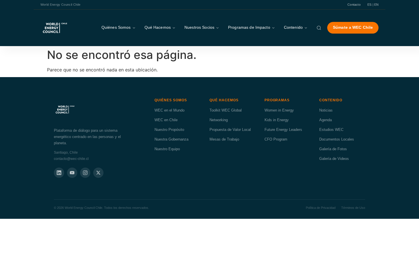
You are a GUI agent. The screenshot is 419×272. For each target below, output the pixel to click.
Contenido (293, 27)
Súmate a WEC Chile (353, 27)
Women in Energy (279, 110)
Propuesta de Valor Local (230, 129)
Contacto (354, 4)
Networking (219, 120)
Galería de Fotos (333, 149)
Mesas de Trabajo (224, 139)
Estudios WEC (331, 129)
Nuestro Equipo (167, 149)
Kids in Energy (277, 120)
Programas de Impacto (249, 27)
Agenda (325, 120)
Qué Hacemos (158, 27)
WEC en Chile (166, 120)
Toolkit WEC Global (226, 110)
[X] (98, 173)
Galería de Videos (334, 158)
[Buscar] (319, 28)
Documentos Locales (336, 139)
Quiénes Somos (116, 27)
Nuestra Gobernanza (171, 139)
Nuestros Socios (199, 27)
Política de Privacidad (320, 207)
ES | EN (373, 4)
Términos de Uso (353, 207)
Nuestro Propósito (169, 129)
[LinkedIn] (59, 173)
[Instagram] (85, 173)
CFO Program (276, 139)
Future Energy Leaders (283, 129)
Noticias (326, 110)
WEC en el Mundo (169, 110)
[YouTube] (72, 173)
